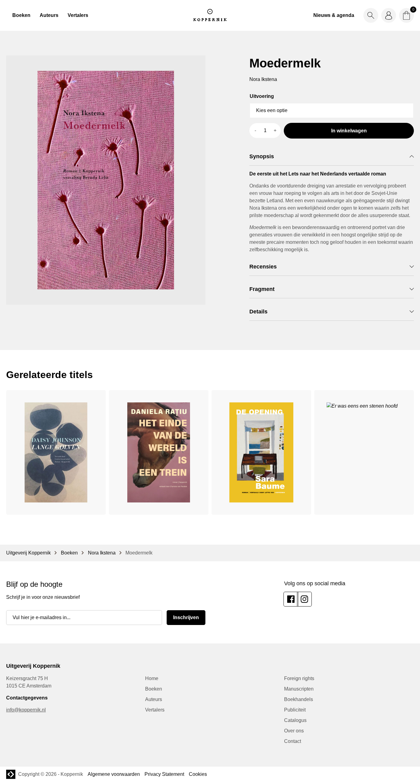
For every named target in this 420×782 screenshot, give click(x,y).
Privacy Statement (164, 774)
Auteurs (49, 15)
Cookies (198, 774)
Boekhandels (298, 699)
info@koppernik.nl (26, 709)
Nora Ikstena (102, 552)
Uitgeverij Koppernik (28, 552)
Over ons (294, 730)
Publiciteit (295, 709)
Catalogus (295, 720)
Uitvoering (262, 96)
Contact (292, 741)
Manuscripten (299, 688)
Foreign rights (299, 678)
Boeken (21, 15)
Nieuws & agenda (333, 15)
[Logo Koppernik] (210, 15)
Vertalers (78, 15)
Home (151, 678)
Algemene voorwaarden (114, 774)
